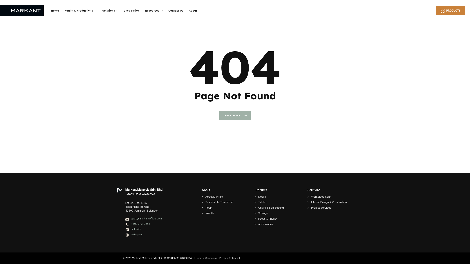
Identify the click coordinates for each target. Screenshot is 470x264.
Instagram (136, 234)
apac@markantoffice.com (146, 218)
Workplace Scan (321, 196)
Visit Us (209, 213)
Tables (262, 202)
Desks (262, 196)
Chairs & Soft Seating (271, 207)
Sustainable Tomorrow (219, 202)
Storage (263, 213)
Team (208, 207)
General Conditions (206, 258)
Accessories (265, 224)
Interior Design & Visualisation (329, 202)
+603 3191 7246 (140, 223)
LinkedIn (136, 229)
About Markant (214, 196)
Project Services (321, 207)
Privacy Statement (229, 258)
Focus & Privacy (268, 218)
